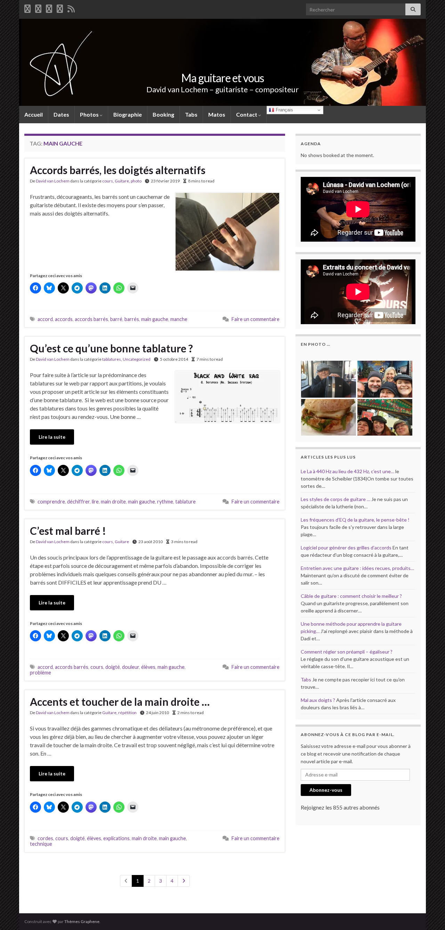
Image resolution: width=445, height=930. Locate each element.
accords (64, 319)
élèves (148, 667)
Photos (90, 114)
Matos (216, 114)
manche (178, 319)
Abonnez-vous (325, 790)
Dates (61, 114)
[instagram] (60, 7)
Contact (247, 114)
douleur (130, 667)
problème (40, 672)
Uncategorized (137, 359)
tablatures (111, 359)
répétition (127, 712)
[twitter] (38, 7)
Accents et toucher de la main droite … (120, 701)
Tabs (191, 114)
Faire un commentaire (256, 319)
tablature (185, 502)
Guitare (122, 180)
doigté (112, 667)
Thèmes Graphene (81, 921)
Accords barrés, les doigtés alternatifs (117, 170)
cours (107, 180)
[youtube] (49, 7)
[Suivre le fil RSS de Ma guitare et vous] (71, 7)
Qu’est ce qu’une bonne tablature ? (111, 348)
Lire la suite (52, 437)
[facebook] (27, 7)
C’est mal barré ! (68, 530)
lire (95, 502)
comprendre (51, 502)
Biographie (127, 114)
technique (41, 844)
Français (283, 109)
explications (116, 838)
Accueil (33, 114)
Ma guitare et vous (222, 78)
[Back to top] (429, 914)
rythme (165, 502)
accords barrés (91, 319)
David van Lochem (53, 180)
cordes (45, 838)
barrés (131, 319)
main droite (113, 502)
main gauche (154, 319)
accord (45, 319)
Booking (163, 114)
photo (136, 180)
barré (116, 319)
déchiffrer (78, 502)
